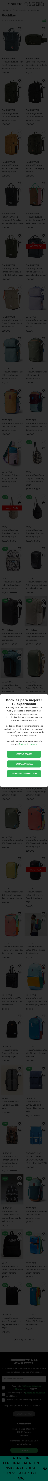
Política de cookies (28, 744)
